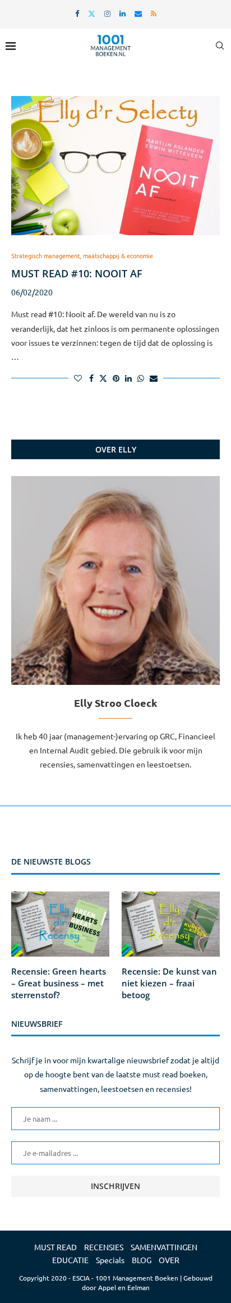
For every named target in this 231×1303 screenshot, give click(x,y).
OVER (169, 1260)
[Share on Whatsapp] (140, 378)
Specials (110, 1260)
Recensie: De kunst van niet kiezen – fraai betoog (169, 983)
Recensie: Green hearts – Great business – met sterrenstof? (58, 983)
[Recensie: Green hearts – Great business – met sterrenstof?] (60, 924)
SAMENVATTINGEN (164, 1247)
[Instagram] (107, 13)
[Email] (138, 13)
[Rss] (153, 13)
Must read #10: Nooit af (76, 273)
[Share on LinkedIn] (128, 378)
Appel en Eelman (124, 1287)
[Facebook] (77, 13)
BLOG (141, 1260)
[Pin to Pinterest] (116, 378)
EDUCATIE (70, 1260)
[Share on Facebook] (91, 378)
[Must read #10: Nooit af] (115, 165)
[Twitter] (91, 13)
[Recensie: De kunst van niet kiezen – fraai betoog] (171, 924)
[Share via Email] (154, 378)
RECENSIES (103, 1247)
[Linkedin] (122, 13)
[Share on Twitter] (103, 378)
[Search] (219, 45)
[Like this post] (78, 378)
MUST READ (55, 1247)
